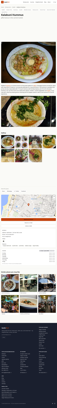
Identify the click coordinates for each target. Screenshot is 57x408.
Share (3, 191)
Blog (45, 2)
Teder (40, 370)
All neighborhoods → (6, 372)
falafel (48, 90)
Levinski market (5, 388)
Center (3, 357)
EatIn (5, 328)
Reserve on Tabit (28, 222)
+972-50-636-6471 (10, 234)
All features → (23, 372)
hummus (8, 85)
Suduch (40, 359)
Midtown (4, 353)
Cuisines (32, 2)
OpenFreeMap (33, 215)
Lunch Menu (21, 245)
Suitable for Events (43, 333)
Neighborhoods (39, 2)
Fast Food (41, 345)
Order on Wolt (28, 226)
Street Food (42, 9)
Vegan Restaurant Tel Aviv (8, 397)
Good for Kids (15, 245)
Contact (3, 381)
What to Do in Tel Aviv (7, 394)
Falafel (13, 7)
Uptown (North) (5, 359)
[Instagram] (54, 403)
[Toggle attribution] (54, 215)
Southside (4, 355)
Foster (40, 361)
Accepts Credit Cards (7, 245)
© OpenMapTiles (40, 215)
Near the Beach (5, 366)
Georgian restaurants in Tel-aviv (9, 390)
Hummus (15, 9)
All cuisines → (42, 348)
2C (39, 353)
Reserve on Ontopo (28, 219)
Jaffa (35, 85)
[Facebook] (52, 403)
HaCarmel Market (51, 9)
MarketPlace (4, 12)
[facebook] (3, 241)
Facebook (23, 191)
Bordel (40, 366)
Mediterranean (27, 9)
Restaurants (26, 2)
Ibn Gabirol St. (5, 370)
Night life (41, 336)
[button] (28, 204)
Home (2, 7)
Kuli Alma (41, 368)
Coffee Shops (42, 335)
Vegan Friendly (35, 245)
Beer (21, 368)
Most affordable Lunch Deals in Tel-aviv (9, 392)
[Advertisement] (28, 30)
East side (4, 363)
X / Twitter (16, 191)
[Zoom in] (54, 196)
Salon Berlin (42, 355)
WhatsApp (9, 191)
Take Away (22, 361)
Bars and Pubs (42, 338)
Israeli (20, 9)
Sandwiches (23, 364)
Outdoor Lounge (28, 245)
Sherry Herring (42, 357)
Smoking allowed (24, 366)
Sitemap (3, 383)
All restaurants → (43, 372)
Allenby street (5, 368)
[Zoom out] (54, 198)
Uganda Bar (41, 364)
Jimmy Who (41, 363)
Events (21, 363)
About (49, 2)
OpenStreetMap (50, 215)
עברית (54, 2)
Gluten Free (9, 9)
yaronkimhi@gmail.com (6, 334)
